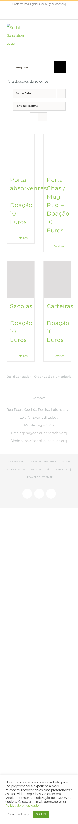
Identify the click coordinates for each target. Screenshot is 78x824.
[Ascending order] (61, 93)
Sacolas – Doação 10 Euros (21, 323)
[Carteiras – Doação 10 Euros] (57, 279)
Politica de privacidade (22, 805)
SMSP (49, 477)
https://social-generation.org (44, 441)
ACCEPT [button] (40, 814)
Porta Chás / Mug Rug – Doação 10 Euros (58, 205)
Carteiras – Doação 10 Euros (60, 323)
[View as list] (42, 117)
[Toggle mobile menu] (70, 28)
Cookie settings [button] (17, 814)
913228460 (45, 425)
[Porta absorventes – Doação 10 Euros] (20, 152)
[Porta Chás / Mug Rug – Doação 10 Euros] (57, 152)
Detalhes (22, 238)
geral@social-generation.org (49, 4)
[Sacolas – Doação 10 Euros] (20, 279)
